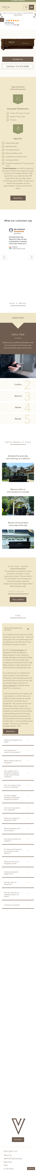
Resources (8, 1162)
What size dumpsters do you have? (13, 629)
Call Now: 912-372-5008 (17, 66)
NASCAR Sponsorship (13, 1158)
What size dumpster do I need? (13, 741)
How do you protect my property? (12, 840)
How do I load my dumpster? (10, 883)
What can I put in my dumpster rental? (11, 863)
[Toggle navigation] (31, 7)
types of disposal (9, 685)
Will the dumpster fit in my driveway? (12, 829)
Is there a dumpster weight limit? (11, 873)
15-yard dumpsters (17, 650)
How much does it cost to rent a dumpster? (12, 786)
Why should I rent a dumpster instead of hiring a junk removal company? (11, 774)
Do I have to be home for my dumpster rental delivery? (13, 851)
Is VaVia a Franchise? (12, 905)
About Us (8, 1155)
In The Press (8, 1169)
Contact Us (18, 59)
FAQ (6, 1165)
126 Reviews (9, 23)
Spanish (31, 1168)
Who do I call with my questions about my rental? (11, 894)
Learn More (18, 15)
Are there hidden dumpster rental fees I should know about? (12, 797)
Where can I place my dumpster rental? (12, 819)
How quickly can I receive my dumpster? (12, 751)
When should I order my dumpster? (12, 762)
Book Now (18, 198)
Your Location (18, 599)
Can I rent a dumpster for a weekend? (12, 809)
